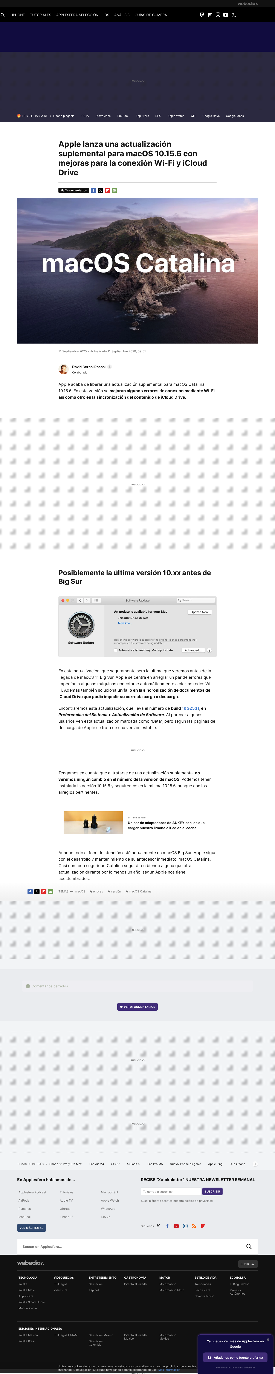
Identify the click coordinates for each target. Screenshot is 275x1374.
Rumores (24, 1208)
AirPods (23, 1200)
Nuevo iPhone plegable (186, 1164)
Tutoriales (66, 1192)
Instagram (217, 14)
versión (116, 891)
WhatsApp (108, 1208)
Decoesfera (202, 1290)
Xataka (22, 1284)
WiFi (193, 116)
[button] (91, 366)
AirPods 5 (134, 1164)
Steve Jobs (103, 116)
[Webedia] (248, 3)
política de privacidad (199, 1200)
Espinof (94, 1290)
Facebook (93, 190)
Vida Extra (60, 1290)
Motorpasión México (167, 1336)
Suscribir (212, 1191)
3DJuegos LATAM (66, 1335)
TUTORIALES (40, 15)
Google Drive (211, 116)
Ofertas (65, 1208)
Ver (139, 1006)
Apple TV (66, 1200)
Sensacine (96, 1284)
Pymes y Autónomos (237, 1291)
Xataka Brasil (26, 1341)
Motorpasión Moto (171, 1290)
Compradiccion (204, 1296)
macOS (80, 891)
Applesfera (25, 1296)
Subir (245, 1264)
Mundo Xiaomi (27, 1308)
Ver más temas (32, 1228)
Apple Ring (215, 1164)
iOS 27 (85, 116)
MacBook (25, 1217)
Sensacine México (101, 1335)
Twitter (233, 14)
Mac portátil (109, 1192)
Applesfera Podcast (32, 1192)
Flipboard (209, 14)
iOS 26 (105, 1217)
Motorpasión (167, 1284)
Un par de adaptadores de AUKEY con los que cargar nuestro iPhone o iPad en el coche (166, 825)
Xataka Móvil (26, 1290)
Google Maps (235, 116)
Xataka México (28, 1335)
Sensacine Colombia (96, 1342)
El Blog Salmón (239, 1284)
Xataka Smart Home (31, 1302)
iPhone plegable (64, 116)
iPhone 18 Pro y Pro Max (65, 1164)
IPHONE (18, 15)
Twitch (202, 14)
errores (98, 891)
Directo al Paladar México (135, 1336)
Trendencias (203, 1284)
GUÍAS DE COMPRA (151, 15)
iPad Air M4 (97, 1164)
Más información (169, 1369)
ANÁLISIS (122, 15)
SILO (158, 116)
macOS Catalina (140, 891)
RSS (194, 1225)
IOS (106, 15)
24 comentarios (76, 190)
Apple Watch (176, 116)
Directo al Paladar (135, 1284)
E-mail (114, 190)
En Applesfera (137, 817)
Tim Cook (123, 116)
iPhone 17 (66, 1217)
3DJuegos (60, 1284)
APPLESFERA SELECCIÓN (77, 15)
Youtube (225, 14)
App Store (142, 116)
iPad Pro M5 (155, 1164)
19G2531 (190, 708)
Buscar (249, 1246)
